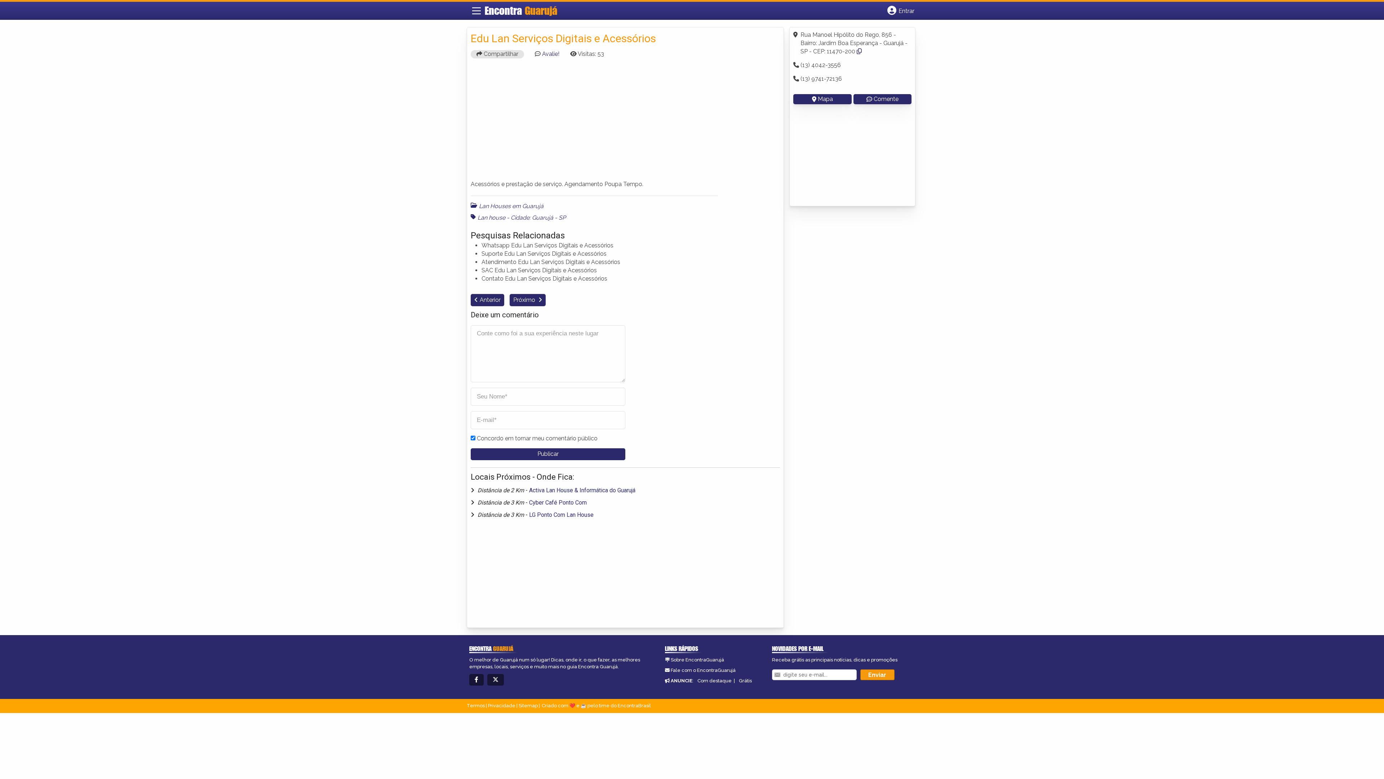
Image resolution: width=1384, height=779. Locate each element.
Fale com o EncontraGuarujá (703, 670)
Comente (886, 99)
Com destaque (714, 680)
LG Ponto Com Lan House (561, 514)
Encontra (521, 10)
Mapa (825, 99)
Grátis (745, 680)
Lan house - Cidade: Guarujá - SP (522, 217)
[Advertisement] (625, 122)
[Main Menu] (476, 11)
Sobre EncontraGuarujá (697, 660)
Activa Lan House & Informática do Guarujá (582, 490)
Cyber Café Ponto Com (558, 502)
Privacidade (501, 705)
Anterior (490, 299)
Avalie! (550, 53)
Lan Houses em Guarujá (511, 206)
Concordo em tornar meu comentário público (537, 438)
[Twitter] (495, 680)
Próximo (525, 299)
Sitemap (528, 705)
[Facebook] (476, 680)
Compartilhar (500, 53)
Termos (476, 705)
